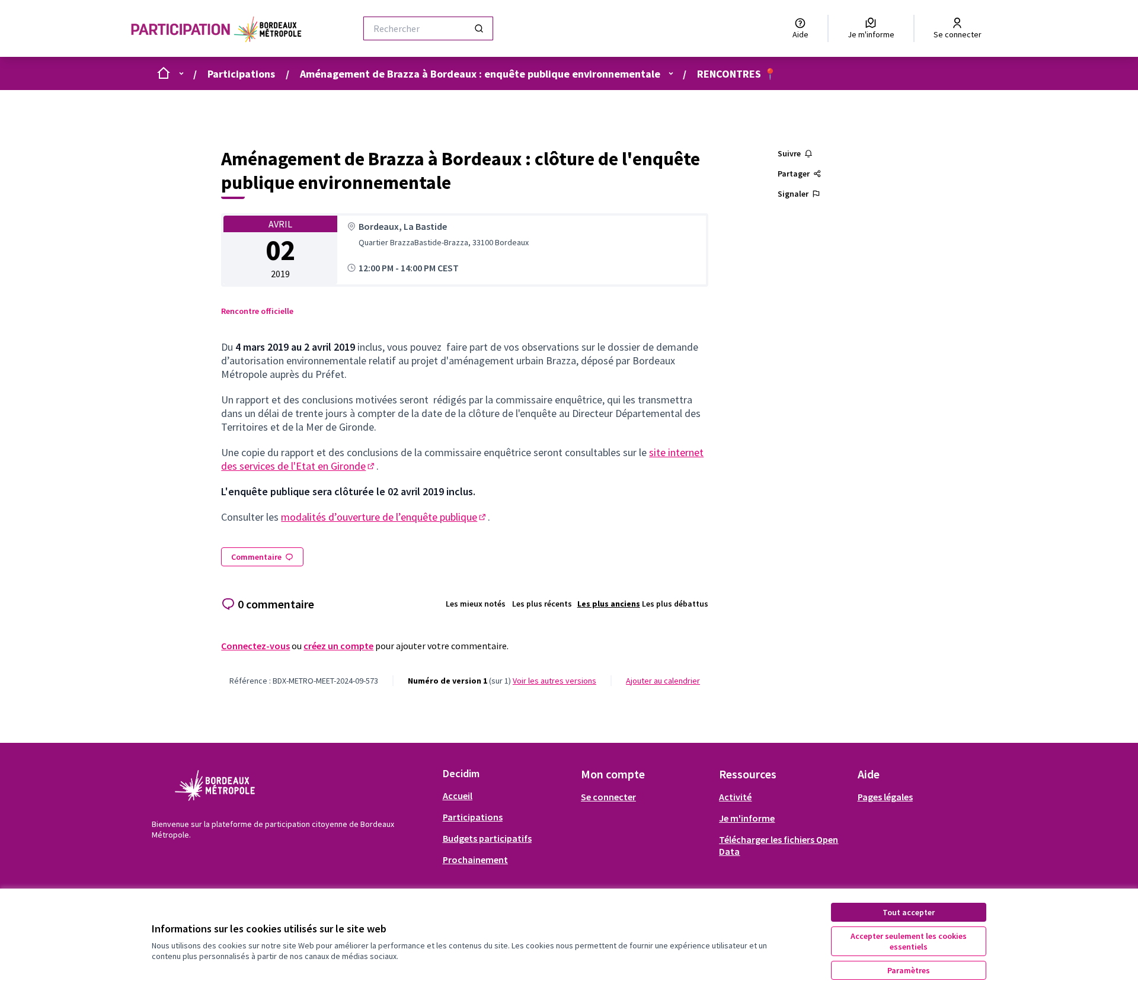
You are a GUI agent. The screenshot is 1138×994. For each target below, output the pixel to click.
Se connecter (608, 797)
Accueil (457, 795)
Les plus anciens (608, 603)
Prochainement (475, 859)
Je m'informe (747, 818)
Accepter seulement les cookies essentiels (909, 941)
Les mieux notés (476, 603)
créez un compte (338, 646)
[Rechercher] (478, 28)
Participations (241, 74)
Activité (735, 797)
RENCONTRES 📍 (736, 74)
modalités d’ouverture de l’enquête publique (384, 517)
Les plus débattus (675, 603)
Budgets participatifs (487, 838)
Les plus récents (542, 603)
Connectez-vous (255, 646)
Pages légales (885, 797)
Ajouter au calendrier (663, 680)
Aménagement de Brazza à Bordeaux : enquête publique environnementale (480, 74)
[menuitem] (507, 795)
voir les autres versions (554, 680)
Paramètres (908, 970)
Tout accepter (909, 912)
